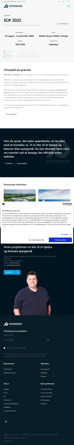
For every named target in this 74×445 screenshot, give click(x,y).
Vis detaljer (64, 234)
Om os (6, 393)
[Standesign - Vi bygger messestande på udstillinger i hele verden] (13, 6)
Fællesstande (8, 369)
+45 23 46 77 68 (14, 263)
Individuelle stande (10, 373)
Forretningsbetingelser (11, 403)
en (59, 1)
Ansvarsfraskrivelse (10, 411)
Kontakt (9, 272)
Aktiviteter (44, 373)
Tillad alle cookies (60, 240)
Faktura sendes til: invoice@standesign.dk (15, 438)
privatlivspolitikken (21, 347)
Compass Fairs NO (46, 393)
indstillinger (29, 222)
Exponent (44, 403)
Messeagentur (45, 369)
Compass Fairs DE (46, 396)
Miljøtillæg (7, 407)
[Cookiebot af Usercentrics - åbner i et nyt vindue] (64, 204)
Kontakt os (9, 163)
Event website (22, 163)
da (63, 1)
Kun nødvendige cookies (36, 240)
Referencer (7, 400)
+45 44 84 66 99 (21, 1)
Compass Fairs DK (46, 389)
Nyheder (43, 376)
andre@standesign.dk (13, 265)
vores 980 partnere (12, 213)
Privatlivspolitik (8, 441)
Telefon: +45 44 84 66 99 (40, 434)
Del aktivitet (64, 24)
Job (5, 396)
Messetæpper (45, 400)
